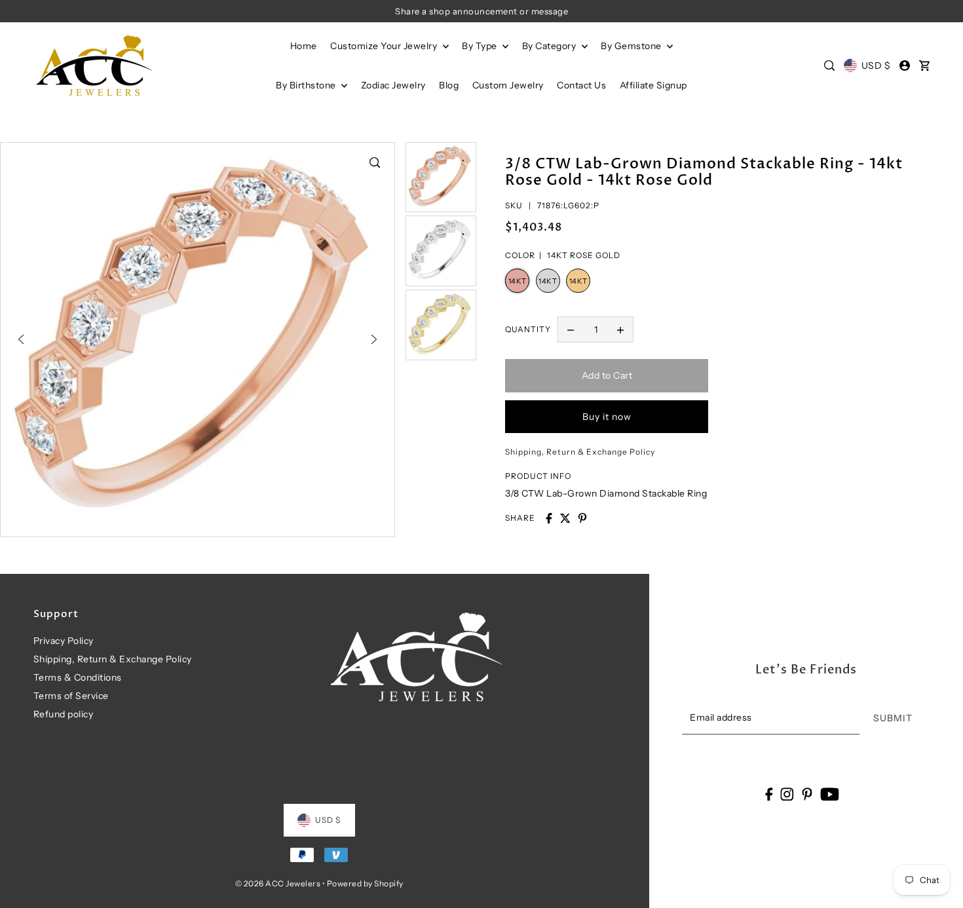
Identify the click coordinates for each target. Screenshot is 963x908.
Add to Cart (607, 375)
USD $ (875, 65)
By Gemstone (632, 46)
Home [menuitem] (303, 46)
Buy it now (607, 417)
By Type (480, 46)
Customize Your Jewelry (385, 46)
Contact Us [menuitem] (581, 85)
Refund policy (63, 714)
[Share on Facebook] (549, 518)
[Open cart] (924, 65)
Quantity (528, 329)
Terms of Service (71, 696)
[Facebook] (768, 794)
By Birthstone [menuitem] (307, 85)
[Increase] (620, 329)
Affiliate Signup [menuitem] (653, 85)
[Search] (830, 65)
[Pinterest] (807, 794)
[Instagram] (787, 794)
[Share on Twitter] (565, 518)
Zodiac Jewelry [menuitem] (393, 85)
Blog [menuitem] (449, 85)
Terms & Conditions (77, 677)
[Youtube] (829, 794)
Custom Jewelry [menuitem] (508, 85)
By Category (550, 46)
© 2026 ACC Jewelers (278, 883)
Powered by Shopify (365, 883)
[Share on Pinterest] (582, 518)
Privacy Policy (63, 641)
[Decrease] (570, 329)
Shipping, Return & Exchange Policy (112, 659)
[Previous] (21, 339)
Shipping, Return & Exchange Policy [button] (580, 452)
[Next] (374, 339)
